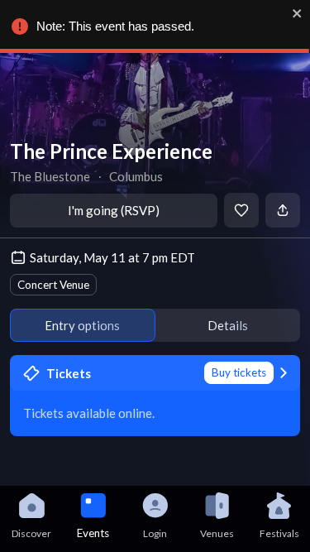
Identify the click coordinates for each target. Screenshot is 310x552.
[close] (297, 13)
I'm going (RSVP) (114, 210)
